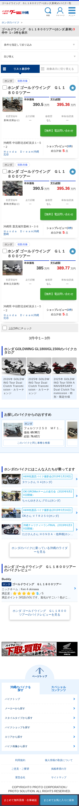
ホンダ (8, 80)
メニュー (71, 15)
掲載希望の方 (58, 768)
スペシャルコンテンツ (58, 688)
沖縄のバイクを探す (20, 688)
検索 (48, 15)
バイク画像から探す (16, 746)
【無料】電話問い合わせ (58, 130)
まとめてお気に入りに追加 (59, 800)
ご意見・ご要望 (20, 768)
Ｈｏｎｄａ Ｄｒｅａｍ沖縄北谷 (21, 153)
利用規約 (20, 760)
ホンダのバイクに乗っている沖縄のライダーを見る (40, 549)
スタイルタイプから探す (19, 717)
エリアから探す (14, 736)
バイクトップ (12, 699)
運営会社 (20, 777)
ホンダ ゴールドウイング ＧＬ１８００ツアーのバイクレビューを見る (40, 612)
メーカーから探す (15, 708)
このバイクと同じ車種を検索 (33, 442)
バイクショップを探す (17, 727)
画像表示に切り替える (60, 68)
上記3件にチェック (20, 328)
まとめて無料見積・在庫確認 (20, 800)
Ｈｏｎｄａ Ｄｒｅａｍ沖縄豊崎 (21, 232)
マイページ (60, 15)
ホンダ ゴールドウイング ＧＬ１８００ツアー (37, 90)
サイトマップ (58, 777)
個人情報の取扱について (59, 760)
